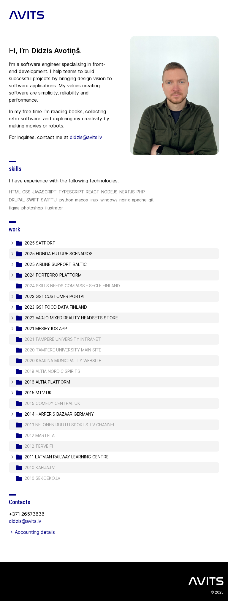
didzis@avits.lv (25, 521)
